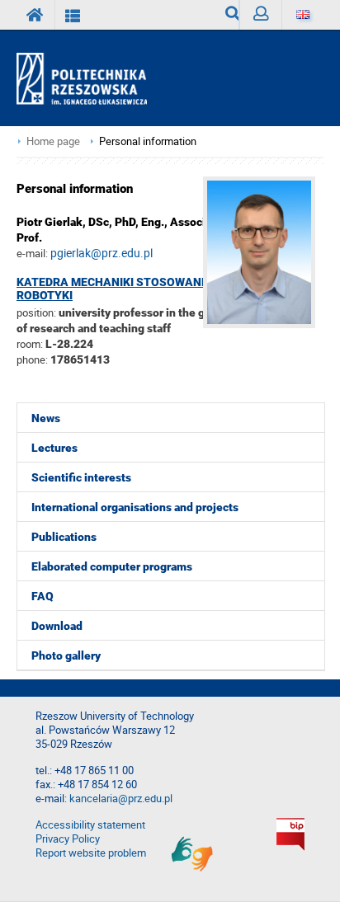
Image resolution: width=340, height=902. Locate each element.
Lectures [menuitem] (54, 447)
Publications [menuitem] (64, 536)
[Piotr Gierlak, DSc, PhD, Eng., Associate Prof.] (263, 323)
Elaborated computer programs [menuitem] (111, 566)
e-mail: (32, 253)
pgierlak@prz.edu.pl (101, 253)
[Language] (302, 15)
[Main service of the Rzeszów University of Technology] (35, 15)
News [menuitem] (45, 418)
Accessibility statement (90, 825)
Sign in (260, 15)
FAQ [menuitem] (42, 596)
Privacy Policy (67, 839)
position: (36, 312)
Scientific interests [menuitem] (81, 477)
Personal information (147, 141)
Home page (53, 141)
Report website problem (90, 853)
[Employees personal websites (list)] (73, 15)
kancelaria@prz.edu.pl (120, 799)
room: (31, 343)
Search (225, 15)
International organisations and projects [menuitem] (134, 507)
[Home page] (89, 79)
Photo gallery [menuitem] (66, 655)
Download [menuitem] (57, 625)
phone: (32, 359)
